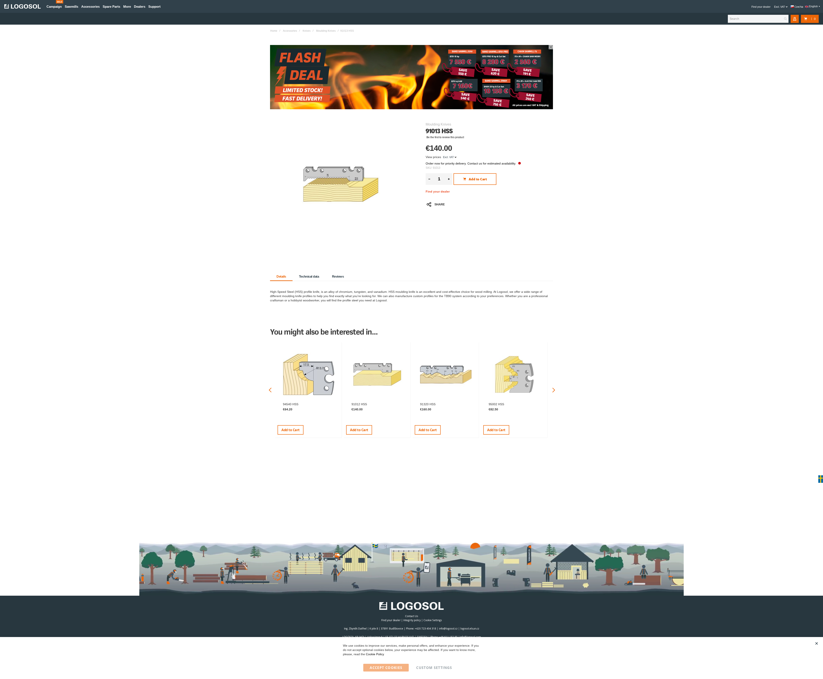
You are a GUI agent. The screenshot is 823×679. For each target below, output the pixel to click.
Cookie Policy (375, 654)
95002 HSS (496, 404)
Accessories (290, 30)
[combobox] (758, 19)
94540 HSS (290, 404)
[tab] (281, 276)
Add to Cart (290, 430)
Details (281, 276)
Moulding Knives (326, 30)
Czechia (798, 6)
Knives (307, 30)
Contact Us (411, 616)
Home (273, 30)
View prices (433, 157)
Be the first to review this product (445, 137)
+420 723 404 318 (425, 628)
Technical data (309, 276)
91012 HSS (359, 404)
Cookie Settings (433, 620)
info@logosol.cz (448, 628)
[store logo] (22, 6)
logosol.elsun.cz (469, 628)
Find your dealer (760, 6)
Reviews (338, 276)
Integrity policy (412, 620)
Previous (270, 390)
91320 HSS (428, 404)
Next (554, 390)
